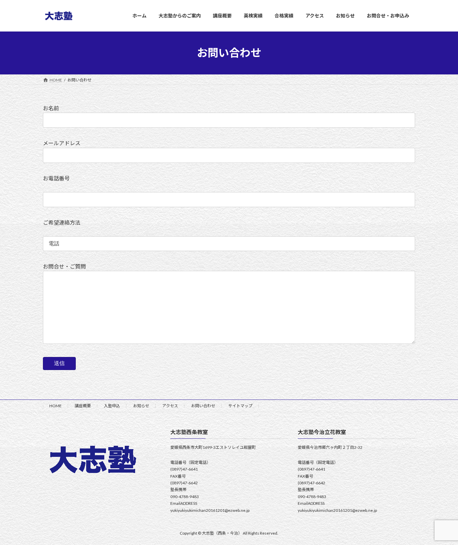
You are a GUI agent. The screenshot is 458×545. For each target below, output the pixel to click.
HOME (55, 405)
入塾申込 (112, 405)
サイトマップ (240, 405)
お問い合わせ (203, 405)
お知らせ (141, 405)
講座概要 (83, 405)
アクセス (170, 405)
